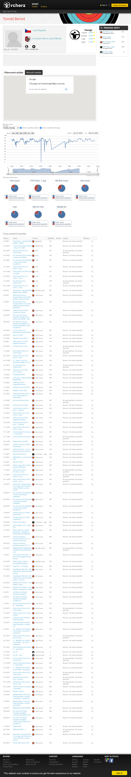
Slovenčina (97, 762)
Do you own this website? (38, 89)
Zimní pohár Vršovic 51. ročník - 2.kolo (20, 277)
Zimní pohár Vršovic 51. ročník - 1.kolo (20, 287)
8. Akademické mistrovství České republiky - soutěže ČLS (21, 624)
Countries (52, 760)
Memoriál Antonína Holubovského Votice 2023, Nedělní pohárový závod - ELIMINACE (22, 304)
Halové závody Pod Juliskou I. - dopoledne (22, 433)
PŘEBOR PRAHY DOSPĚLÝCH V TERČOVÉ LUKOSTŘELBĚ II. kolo (22, 550)
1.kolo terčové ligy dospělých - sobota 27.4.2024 (22, 247)
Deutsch (75, 762)
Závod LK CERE (18, 335)
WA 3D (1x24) (107, 52)
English (74, 764)
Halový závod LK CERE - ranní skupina (21, 371)
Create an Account (120, 5)
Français (86, 760)
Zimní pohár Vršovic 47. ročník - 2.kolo (20, 475)
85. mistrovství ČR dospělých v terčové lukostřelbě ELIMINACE (22, 501)
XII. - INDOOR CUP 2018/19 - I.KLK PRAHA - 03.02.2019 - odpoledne (22, 631)
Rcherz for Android (32, 762)
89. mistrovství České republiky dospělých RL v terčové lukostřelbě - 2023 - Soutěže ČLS (22, 324)
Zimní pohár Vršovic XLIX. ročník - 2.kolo (21, 428)
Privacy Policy (8, 766)
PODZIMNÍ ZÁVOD (19, 375)
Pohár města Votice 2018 (21, 743)
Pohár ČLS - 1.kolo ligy (20, 566)
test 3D (15, 652)
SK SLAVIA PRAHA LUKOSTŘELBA (47, 38)
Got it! (119, 773)
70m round (106, 37)
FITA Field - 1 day (108, 47)
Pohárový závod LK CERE (21, 387)
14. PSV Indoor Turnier (20, 346)
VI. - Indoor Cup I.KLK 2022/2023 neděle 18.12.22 (21, 361)
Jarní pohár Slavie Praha (21, 400)
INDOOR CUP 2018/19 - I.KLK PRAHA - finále (22, 583)
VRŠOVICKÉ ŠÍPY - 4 (19, 729)
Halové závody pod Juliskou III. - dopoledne (22, 648)
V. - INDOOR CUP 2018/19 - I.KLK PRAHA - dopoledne (22, 669)
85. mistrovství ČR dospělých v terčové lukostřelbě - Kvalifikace (22, 494)
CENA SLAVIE (17, 726)
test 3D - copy (17, 655)
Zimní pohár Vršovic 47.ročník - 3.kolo (19, 471)
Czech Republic (39, 30)
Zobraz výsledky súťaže (30, 128)
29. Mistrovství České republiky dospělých (20, 593)
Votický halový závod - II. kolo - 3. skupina (21, 423)
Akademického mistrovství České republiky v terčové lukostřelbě (21, 703)
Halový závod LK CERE (20, 405)
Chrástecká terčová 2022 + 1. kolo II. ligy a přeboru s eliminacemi (22, 395)
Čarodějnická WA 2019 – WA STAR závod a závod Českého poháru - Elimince (22, 578)
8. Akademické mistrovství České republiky (21, 619)
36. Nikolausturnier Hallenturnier (19, 282)
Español (75, 766)
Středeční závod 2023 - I (21, 338)
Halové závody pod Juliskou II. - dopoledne (22, 664)
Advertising (30, 760)
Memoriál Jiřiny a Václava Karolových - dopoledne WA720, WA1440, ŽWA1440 (21, 532)
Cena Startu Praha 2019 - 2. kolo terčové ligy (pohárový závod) (22, 556)
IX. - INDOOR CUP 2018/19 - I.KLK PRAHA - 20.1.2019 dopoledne (22, 642)
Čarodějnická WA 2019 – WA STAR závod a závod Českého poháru (22, 571)
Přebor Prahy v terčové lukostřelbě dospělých (20, 562)
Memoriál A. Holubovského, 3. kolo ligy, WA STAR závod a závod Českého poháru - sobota (22, 737)
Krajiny (44, 6)
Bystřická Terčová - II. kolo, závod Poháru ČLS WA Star (21, 450)
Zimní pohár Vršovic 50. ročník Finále (20, 352)
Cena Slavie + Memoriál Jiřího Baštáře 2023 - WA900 (22, 291)
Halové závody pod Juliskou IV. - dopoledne (22, 604)
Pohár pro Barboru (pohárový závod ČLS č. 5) (21, 544)
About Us (6, 760)
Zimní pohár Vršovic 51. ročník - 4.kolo (20, 268)
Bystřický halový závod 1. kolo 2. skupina (21, 678)
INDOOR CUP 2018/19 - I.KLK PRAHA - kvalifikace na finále (22, 588)
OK (66, 89)
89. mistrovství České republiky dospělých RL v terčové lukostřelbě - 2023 (21, 317)
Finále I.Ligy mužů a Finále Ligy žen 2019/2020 (21, 466)
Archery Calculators (56, 764)
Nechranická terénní (19, 454)
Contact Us (7, 762)
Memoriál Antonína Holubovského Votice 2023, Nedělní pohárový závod (22, 297)
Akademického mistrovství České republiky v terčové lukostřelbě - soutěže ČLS (21, 696)
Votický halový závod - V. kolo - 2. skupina (21, 409)
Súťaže (35, 6)
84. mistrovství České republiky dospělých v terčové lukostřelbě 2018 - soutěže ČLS (22, 720)
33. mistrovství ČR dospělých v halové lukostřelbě (22, 256)
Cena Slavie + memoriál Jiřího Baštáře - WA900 (22, 242)
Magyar (85, 764)
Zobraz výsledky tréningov (51, 128)
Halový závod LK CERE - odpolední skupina (21, 342)
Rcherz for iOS (31, 764)
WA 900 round (108, 32)
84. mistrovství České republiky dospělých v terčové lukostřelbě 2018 (21, 713)
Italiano (85, 762)
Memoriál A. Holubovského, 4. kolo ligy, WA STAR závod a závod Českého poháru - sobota (22, 487)
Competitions (53, 762)
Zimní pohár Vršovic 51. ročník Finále (20, 251)
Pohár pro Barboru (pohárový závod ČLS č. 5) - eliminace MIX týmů (22, 538)
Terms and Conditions (11, 764)
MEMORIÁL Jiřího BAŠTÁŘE (21, 708)
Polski (85, 766)
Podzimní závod (18, 691)
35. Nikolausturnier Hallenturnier (19, 366)
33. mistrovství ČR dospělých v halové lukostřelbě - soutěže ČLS (22, 262)
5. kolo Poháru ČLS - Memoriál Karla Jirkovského (22, 331)
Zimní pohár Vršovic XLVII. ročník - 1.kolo (21, 480)
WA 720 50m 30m (109, 42)
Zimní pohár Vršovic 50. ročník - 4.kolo (20, 356)
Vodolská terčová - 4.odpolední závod (19, 383)
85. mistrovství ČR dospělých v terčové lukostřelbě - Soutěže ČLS (22, 508)
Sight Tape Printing (9, 11)
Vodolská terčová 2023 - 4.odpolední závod (21, 311)
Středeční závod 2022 (20, 390)
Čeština (74, 760)
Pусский (96, 760)
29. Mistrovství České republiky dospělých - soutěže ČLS (20, 599)
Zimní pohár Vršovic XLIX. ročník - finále (21, 414)
